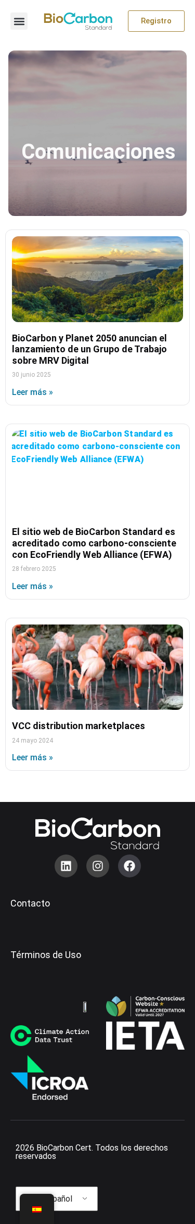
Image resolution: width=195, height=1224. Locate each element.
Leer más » (32, 392)
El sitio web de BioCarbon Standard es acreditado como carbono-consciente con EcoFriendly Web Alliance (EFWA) (94, 542)
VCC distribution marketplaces (78, 725)
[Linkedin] (66, 866)
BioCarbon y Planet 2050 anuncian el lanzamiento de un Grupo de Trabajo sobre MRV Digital (89, 349)
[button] (19, 21)
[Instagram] (97, 866)
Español (57, 1199)
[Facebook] (129, 866)
